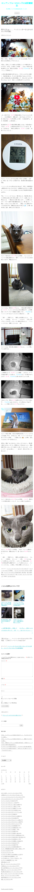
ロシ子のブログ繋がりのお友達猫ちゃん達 (11, 854)
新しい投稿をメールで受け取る (9, 703)
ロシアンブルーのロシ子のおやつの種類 (10, 816)
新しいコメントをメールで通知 (9, 698)
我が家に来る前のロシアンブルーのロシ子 (11, 871)
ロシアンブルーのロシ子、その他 (9, 802)
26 (6, 781)
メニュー (17, 12)
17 (28, 777)
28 (15, 781)
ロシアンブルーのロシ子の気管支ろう (10, 839)
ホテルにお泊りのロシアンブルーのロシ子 (11, 799)
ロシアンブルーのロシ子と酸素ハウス (10, 808)
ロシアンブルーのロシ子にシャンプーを (10, 812)
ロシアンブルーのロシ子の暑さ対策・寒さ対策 (15, 572)
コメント (4, 660)
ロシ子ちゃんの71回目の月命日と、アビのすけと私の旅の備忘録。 (16, 746)
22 (19, 779)
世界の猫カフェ (4, 862)
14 (15, 777)
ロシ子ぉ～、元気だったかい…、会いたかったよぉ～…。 (25, 630)
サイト (3, 691)
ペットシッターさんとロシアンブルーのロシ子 (17, 568)
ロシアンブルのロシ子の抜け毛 (8, 800)
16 (24, 777)
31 (28, 781)
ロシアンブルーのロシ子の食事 (8, 845)
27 (10, 781)
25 (1, 781)
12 (6, 777)
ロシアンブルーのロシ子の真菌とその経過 (11, 841)
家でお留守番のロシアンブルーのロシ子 (10, 868)
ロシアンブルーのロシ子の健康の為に (10, 827)
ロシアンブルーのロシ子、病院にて (9, 806)
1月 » (30, 783)
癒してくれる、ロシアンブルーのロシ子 (10, 873)
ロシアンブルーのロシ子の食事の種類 (10, 846)
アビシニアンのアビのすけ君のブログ (12, 715)
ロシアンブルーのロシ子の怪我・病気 (10, 833)
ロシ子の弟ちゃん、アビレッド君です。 (10, 858)
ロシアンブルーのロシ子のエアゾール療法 (11, 820)
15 (19, 777)
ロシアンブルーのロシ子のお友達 (9, 818)
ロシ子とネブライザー (6, 852)
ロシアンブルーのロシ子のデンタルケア (10, 823)
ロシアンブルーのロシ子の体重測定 (9, 825)
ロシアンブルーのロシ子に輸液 (8, 814)
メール (3, 684)
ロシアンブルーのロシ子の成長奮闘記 (17, 4)
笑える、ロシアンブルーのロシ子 (9, 875)
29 (19, 781)
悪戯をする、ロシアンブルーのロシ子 (10, 869)
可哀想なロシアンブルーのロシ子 (9, 866)
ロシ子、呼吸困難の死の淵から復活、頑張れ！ (12, 848)
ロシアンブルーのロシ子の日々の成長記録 (11, 835)
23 (24, 779)
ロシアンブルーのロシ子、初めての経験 (10, 804)
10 (28, 776)
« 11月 (2, 783)
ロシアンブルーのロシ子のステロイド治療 (11, 822)
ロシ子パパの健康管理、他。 (8, 860)
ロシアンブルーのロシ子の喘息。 (9, 829)
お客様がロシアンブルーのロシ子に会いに (11, 795)
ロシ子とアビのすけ (5, 850)
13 (10, 777)
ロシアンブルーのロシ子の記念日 (9, 843)
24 (28, 779)
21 (15, 779)
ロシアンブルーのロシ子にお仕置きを (10, 810)
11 (1, 777)
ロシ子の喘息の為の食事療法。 (8, 856)
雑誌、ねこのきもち (5, 879)
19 (6, 779)
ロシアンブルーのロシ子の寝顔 (8, 831)
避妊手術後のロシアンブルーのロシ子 (10, 877)
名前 (3, 678)
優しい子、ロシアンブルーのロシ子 (9, 864)
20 (10, 779)
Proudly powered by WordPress (7, 889)
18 (1, 779)
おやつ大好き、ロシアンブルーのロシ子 (10, 793)
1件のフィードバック (6, 35)
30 (24, 781)
